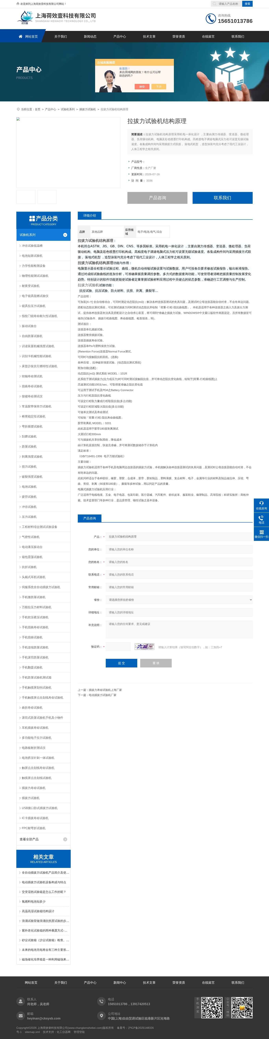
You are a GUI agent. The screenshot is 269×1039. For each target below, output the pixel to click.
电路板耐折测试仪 (33, 747)
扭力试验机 (29, 466)
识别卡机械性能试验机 (36, 356)
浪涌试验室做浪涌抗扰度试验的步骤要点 (45, 920)
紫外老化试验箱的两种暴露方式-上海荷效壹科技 (45, 930)
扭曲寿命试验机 (32, 386)
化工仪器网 (63, 1031)
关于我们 (60, 36)
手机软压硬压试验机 (35, 617)
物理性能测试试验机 (35, 275)
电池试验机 (29, 486)
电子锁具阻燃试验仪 (35, 296)
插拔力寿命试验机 (33, 788)
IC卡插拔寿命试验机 (35, 818)
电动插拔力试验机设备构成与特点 (44, 882)
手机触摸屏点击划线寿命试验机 (42, 697)
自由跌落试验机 (32, 336)
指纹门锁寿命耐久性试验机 (39, 316)
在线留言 (208, 36)
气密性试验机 (31, 537)
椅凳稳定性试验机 (33, 416)
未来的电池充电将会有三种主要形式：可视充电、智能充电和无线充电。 (45, 949)
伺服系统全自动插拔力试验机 (41, 587)
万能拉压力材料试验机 (36, 607)
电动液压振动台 (32, 547)
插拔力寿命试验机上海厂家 (105, 689)
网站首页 (31, 36)
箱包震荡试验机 (32, 557)
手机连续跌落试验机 (35, 647)
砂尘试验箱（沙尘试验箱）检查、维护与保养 (45, 940)
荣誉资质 (179, 36)
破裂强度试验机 (32, 476)
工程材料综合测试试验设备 (39, 526)
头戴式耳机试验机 (33, 577)
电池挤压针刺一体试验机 (38, 757)
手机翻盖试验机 (32, 667)
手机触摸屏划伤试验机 (36, 687)
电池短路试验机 (32, 255)
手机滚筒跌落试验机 (35, 657)
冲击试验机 (29, 506)
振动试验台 (29, 326)
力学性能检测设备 (33, 265)
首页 (37, 109)
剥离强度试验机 (32, 456)
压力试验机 (29, 516)
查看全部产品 (29, 839)
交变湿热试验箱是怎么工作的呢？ (44, 891)
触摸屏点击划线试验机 (36, 777)
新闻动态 (90, 36)
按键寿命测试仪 (32, 396)
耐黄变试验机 (31, 285)
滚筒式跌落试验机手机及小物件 (42, 717)
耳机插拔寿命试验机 (35, 727)
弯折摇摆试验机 (32, 426)
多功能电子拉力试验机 (36, 737)
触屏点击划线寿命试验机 (38, 767)
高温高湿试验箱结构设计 (38, 911)
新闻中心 (119, 982)
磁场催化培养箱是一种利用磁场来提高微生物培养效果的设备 (45, 959)
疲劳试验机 (29, 496)
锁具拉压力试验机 (33, 306)
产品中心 (119, 36)
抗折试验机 (29, 567)
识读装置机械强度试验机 (38, 346)
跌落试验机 (29, 446)
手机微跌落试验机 (33, 597)
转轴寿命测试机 (32, 376)
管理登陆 (79, 1031)
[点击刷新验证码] (144, 646)
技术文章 (149, 36)
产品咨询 (157, 197)
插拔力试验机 (87, 109)
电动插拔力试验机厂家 (102, 695)
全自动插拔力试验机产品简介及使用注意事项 (45, 872)
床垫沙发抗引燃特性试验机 (39, 366)
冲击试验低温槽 (32, 245)
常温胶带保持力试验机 (36, 406)
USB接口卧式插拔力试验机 (40, 808)
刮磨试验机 (29, 436)
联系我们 (238, 36)
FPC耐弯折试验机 (33, 828)
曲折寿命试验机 (32, 707)
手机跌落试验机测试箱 (36, 677)
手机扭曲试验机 (32, 637)
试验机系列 (68, 109)
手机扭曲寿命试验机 (35, 627)
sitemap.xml (32, 1031)
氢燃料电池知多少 (33, 901)
